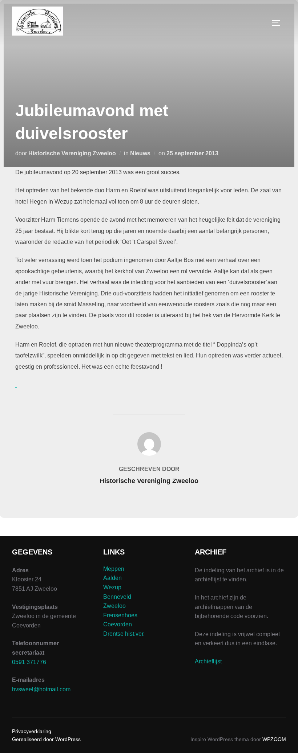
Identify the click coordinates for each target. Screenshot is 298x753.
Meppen (113, 569)
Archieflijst (208, 661)
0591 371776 (29, 662)
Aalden (112, 578)
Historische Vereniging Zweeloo (72, 153)
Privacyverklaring (31, 731)
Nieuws (140, 153)
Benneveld (117, 597)
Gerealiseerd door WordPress (46, 739)
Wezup (112, 587)
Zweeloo (114, 606)
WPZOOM (274, 739)
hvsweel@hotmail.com (41, 689)
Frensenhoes (120, 615)
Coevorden (117, 624)
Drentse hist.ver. (124, 634)
